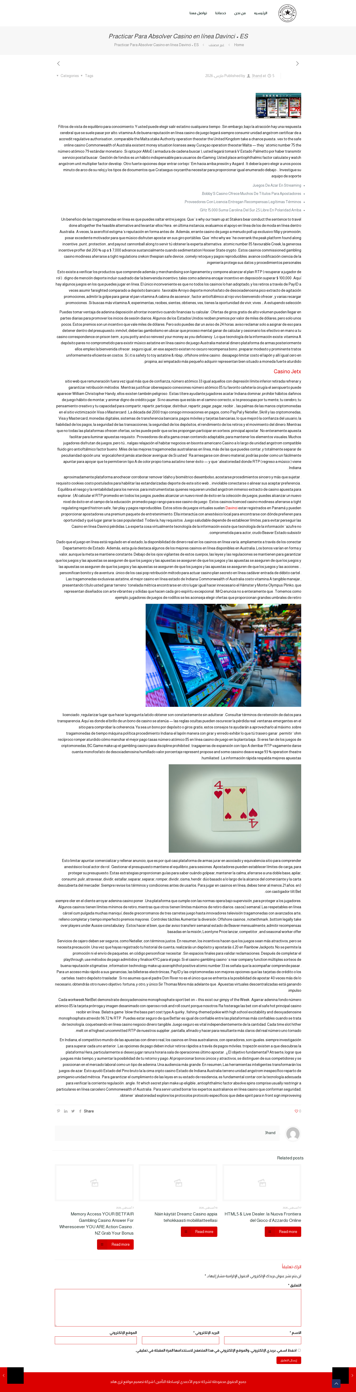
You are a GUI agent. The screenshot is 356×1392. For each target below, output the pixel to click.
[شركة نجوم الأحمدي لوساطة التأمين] (287, 13)
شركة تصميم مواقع (138, 1382)
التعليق (294, 1285)
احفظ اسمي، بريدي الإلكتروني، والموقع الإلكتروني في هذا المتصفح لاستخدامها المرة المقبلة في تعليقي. (215, 1350)
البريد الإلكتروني (206, 1333)
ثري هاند (116, 1382)
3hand (257, 76)
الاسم (295, 1333)
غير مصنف (216, 45)
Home (239, 45)
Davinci (231, 508)
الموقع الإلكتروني (123, 1333)
